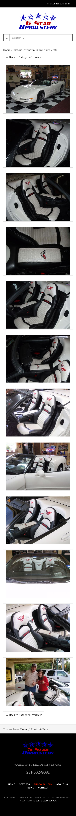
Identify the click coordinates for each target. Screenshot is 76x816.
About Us (62, 784)
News (30, 788)
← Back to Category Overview (24, 57)
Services (24, 784)
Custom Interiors (23, 49)
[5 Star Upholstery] (38, 21)
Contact (43, 788)
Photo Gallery (43, 784)
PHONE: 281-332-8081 (58, 3)
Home (6, 49)
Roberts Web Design (44, 800)
